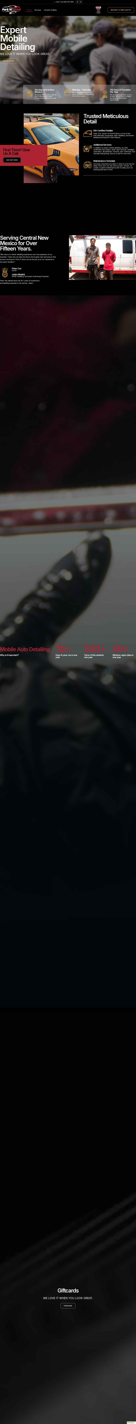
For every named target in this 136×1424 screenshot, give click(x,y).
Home (29, 10)
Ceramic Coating (50, 10)
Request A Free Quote (121, 10)
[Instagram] (80, 1)
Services (37, 10)
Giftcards (68, 1290)
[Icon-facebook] (77, 1)
